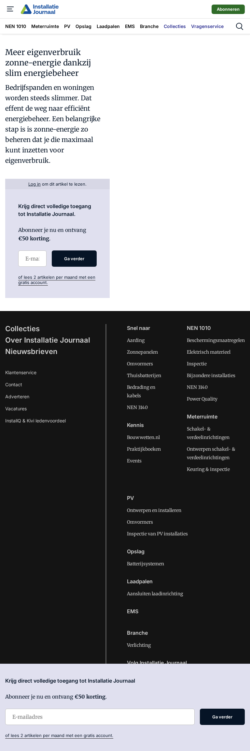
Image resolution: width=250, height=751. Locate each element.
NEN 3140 (137, 407)
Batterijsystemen (145, 564)
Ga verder (74, 258)
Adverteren (17, 396)
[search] (239, 26)
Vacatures (16, 408)
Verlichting (139, 645)
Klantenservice (20, 372)
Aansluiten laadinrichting (155, 594)
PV (130, 498)
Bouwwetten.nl (143, 437)
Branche (137, 633)
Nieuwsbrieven (31, 351)
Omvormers (140, 364)
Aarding (136, 340)
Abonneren (228, 9)
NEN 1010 (199, 328)
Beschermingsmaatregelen (216, 340)
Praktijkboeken (144, 449)
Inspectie (197, 364)
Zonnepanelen (142, 352)
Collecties (22, 328)
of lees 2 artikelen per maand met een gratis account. (59, 735)
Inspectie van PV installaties (157, 534)
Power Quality (202, 399)
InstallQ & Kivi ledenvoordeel (35, 420)
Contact (13, 384)
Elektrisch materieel (208, 352)
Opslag (136, 551)
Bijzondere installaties (211, 375)
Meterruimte (202, 416)
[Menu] (10, 9)
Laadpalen (140, 581)
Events (134, 461)
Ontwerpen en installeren (154, 510)
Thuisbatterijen (144, 375)
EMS (132, 611)
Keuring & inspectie (208, 469)
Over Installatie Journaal (47, 340)
